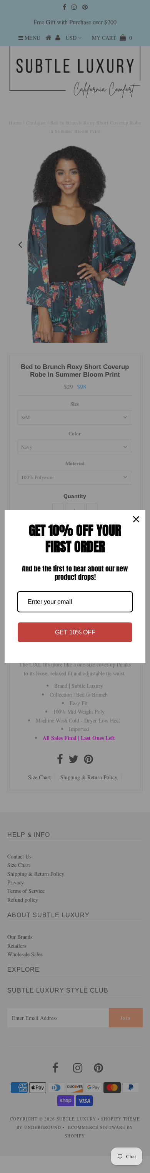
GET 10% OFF (75, 632)
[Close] (136, 519)
